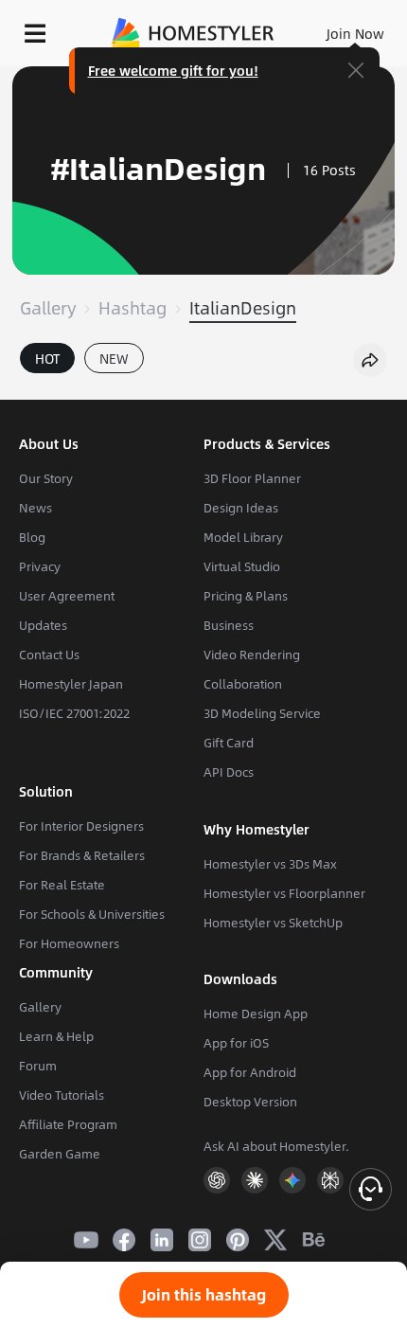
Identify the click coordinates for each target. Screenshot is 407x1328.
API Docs (229, 772)
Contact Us (49, 654)
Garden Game (59, 1153)
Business (229, 625)
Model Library (243, 537)
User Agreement (67, 595)
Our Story (46, 478)
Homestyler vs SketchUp (273, 922)
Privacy (40, 566)
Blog (32, 537)
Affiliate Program (68, 1124)
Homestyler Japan (71, 683)
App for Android (250, 1072)
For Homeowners (69, 943)
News (35, 507)
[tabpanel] (203, 390)
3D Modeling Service (262, 713)
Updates (43, 625)
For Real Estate (62, 884)
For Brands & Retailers (82, 855)
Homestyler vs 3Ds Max (270, 863)
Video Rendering (252, 654)
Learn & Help (56, 1036)
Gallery (48, 308)
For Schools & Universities (92, 914)
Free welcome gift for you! (173, 70)
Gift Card (229, 742)
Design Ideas (241, 507)
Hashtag (132, 308)
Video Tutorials (61, 1095)
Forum (38, 1065)
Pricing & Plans (246, 595)
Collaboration (243, 683)
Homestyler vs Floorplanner (284, 893)
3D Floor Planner (252, 478)
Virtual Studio (242, 566)
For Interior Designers (81, 826)
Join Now (355, 33)
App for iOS (236, 1042)
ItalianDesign (242, 308)
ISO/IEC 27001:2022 (74, 713)
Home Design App (256, 1013)
